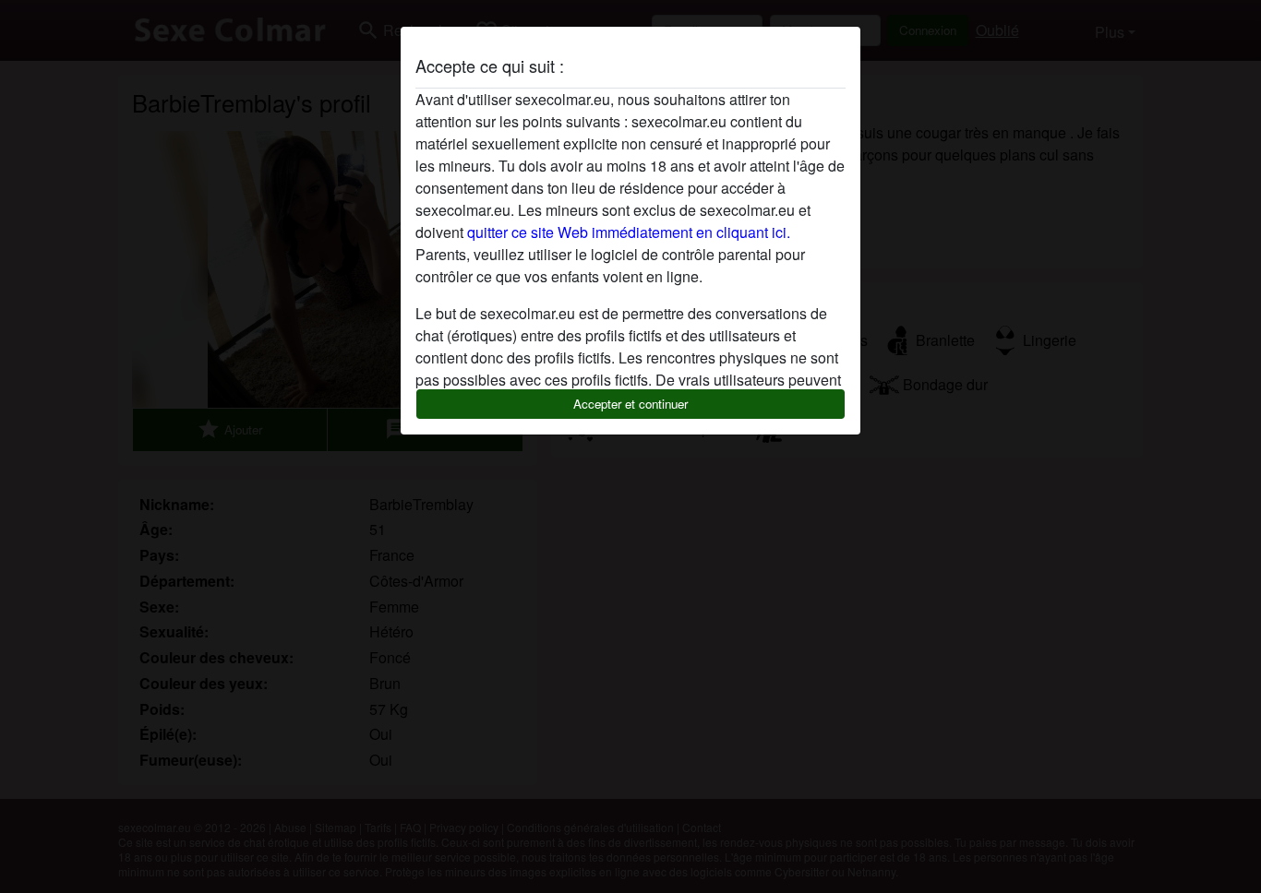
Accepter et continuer (630, 403)
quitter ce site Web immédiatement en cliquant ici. (628, 232)
